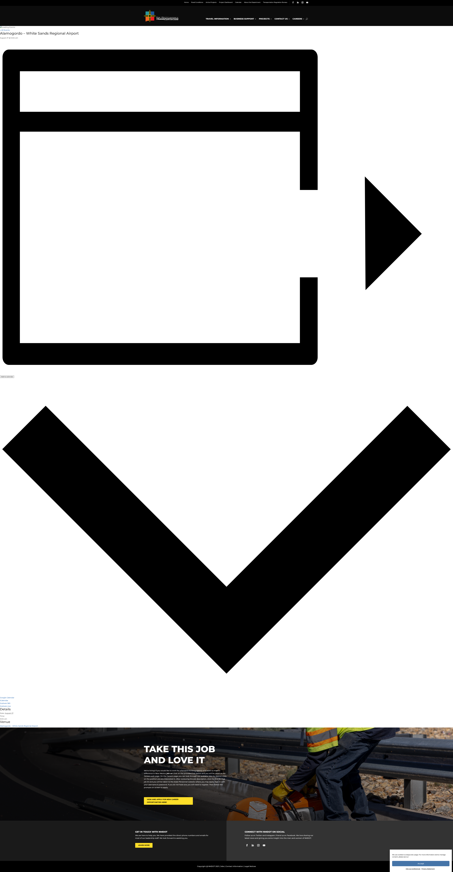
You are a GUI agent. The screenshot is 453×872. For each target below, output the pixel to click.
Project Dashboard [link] (226, 2)
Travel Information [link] (217, 19)
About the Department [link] (252, 2)
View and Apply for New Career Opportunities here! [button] (162, 800)
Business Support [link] (244, 19)
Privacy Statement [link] (428, 869)
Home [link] (186, 2)
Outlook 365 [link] (5, 703)
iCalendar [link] (4, 700)
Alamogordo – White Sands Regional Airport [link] (19, 726)
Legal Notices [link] (250, 866)
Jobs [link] (222, 866)
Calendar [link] (238, 2)
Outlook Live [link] (5, 706)
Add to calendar (7, 377)
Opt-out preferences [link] (413, 869)
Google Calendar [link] (7, 698)
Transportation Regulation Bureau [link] (275, 2)
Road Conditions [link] (197, 2)
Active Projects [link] (211, 2)
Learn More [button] (144, 845)
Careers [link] (297, 19)
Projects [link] (264, 19)
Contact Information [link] (234, 866)
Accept (421, 863)
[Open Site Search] (307, 19)
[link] (293, 2)
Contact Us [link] (281, 19)
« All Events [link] (5, 30)
